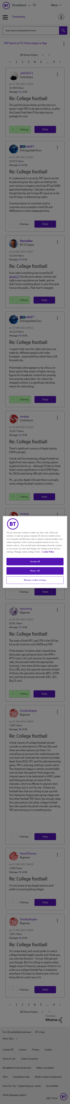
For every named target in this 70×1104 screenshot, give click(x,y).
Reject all (35, 571)
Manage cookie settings (35, 580)
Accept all (35, 561)
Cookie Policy (48, 552)
